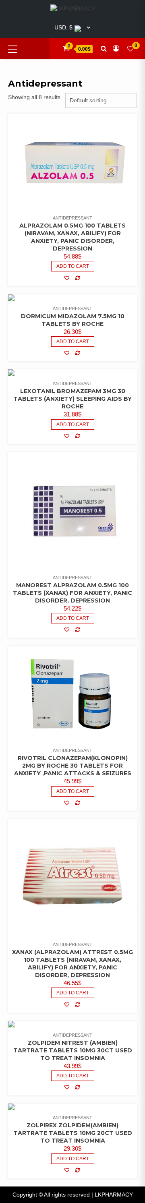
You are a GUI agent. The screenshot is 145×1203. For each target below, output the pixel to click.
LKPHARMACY (114, 1194)
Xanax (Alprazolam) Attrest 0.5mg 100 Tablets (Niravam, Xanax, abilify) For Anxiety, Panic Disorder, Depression (72, 963)
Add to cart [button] (72, 424)
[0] (130, 48)
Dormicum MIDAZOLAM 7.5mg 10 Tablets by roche (72, 320)
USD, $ (63, 28)
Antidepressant (72, 217)
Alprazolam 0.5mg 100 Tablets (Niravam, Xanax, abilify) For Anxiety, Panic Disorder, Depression (72, 237)
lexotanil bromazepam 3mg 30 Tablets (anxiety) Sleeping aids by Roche (72, 398)
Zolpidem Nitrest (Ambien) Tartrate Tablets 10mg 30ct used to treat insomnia (72, 1050)
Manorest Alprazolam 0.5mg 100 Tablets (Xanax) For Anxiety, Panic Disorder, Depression (72, 593)
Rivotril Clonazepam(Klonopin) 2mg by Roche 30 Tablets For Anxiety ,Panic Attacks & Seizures (72, 765)
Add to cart (72, 266)
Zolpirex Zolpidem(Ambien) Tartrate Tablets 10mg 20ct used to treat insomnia (72, 1133)
